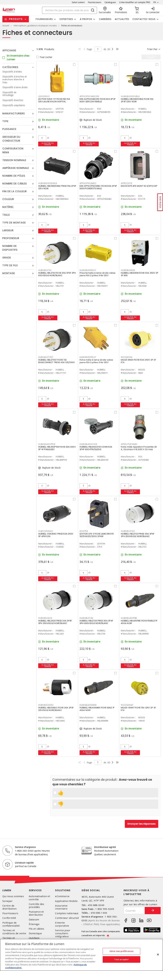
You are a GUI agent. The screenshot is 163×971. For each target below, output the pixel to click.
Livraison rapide (24, 862)
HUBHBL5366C (46, 705)
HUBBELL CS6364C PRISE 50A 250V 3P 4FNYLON (55, 535)
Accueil (5, 25)
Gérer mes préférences (122, 951)
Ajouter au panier (48, 144)
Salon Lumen (78, 2)
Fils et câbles (36, 928)
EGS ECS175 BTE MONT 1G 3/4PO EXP (139, 186)
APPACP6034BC (88, 183)
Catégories (10, 67)
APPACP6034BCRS (89, 96)
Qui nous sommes (13, 896)
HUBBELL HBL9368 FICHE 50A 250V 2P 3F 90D (139, 274)
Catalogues (110, 2)
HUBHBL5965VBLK (130, 96)
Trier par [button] (152, 49)
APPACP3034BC (129, 444)
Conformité (9, 917)
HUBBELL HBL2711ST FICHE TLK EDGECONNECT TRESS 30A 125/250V (56, 361)
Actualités (122, 19)
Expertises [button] (66, 19)
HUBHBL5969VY (88, 270)
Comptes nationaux (66, 913)
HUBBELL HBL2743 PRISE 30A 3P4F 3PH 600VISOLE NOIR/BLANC (96, 622)
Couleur (8, 199)
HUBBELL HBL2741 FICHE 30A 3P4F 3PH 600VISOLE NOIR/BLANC (57, 274)
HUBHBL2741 (44, 270)
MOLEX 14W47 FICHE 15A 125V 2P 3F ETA (138, 709)
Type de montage (14, 222)
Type (5, 121)
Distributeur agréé (105, 847)
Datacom (34, 919)
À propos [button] (86, 19)
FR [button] (154, 2)
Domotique (35, 933)
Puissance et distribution (36, 913)
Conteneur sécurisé (67, 917)
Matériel (8, 207)
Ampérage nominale (15, 168)
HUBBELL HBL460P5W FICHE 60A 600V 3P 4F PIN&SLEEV (57, 448)
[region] (81, 955)
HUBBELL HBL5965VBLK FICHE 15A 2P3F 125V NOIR (137, 100)
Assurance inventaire (61, 907)
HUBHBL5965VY (88, 357)
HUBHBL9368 (128, 270)
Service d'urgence (25, 847)
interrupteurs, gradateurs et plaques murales (35, 25)
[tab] (18, 50)
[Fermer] (157, 954)
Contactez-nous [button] (144, 19)
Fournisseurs (94, 2)
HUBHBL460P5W (46, 444)
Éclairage (34, 924)
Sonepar (7, 901)
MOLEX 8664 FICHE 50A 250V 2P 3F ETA (138, 361)
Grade (6, 257)
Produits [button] (16, 19)
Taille (6, 214)
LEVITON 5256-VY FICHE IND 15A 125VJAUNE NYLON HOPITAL (54, 100)
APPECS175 (126, 183)
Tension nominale (14, 160)
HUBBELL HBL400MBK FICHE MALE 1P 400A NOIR (97, 709)
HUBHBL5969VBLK (47, 183)
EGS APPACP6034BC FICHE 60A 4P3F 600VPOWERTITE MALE (98, 187)
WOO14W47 (127, 705)
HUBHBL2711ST (45, 357)
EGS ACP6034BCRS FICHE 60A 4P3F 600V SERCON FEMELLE (98, 100)
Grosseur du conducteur (11, 138)
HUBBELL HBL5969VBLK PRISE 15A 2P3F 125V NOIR (57, 187)
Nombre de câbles (14, 183)
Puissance (9, 129)
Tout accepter (121, 959)
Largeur (8, 230)
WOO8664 (126, 357)
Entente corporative (62, 924)
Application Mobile (66, 901)
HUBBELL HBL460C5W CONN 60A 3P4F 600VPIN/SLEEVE (96, 448)
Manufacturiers (13, 113)
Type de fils (10, 265)
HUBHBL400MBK (88, 705)
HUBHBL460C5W (88, 444)
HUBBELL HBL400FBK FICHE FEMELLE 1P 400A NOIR (139, 622)
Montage (8, 273)
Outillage (34, 937)
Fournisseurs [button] (44, 19)
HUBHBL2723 (128, 531)
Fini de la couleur (14, 191)
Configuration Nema (12, 150)
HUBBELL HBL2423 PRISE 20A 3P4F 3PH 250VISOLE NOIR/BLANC (55, 622)
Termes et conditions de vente (14, 932)
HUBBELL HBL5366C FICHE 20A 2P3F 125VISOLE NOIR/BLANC (56, 709)
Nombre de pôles (13, 175)
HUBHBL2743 (86, 618)
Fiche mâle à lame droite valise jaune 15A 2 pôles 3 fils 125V (96, 361)
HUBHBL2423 (45, 618)
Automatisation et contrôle (39, 898)
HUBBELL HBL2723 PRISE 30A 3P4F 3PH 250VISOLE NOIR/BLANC (137, 535)
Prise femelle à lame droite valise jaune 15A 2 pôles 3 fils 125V (98, 274)
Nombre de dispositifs (10, 247)
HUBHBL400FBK (129, 618)
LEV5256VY (44, 96)
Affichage (9, 50)
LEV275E (84, 531)
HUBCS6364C (45, 531)
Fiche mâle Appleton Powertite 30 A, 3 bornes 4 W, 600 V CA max (139, 448)
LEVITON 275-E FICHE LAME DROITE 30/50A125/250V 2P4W (97, 535)
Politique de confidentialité (11, 924)
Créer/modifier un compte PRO (134, 2)
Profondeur (10, 238)
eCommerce (62, 896)
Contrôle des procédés (36, 906)
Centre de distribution (9, 907)
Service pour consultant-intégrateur (62, 933)
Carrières (105, 19)
